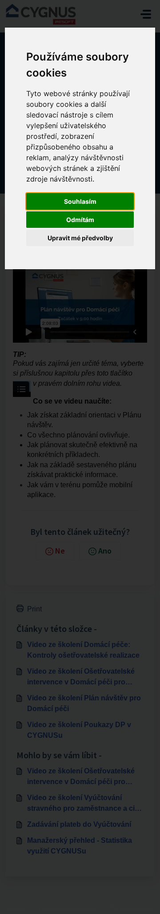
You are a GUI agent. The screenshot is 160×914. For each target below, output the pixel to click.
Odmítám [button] (80, 219)
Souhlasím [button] (80, 201)
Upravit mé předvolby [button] (80, 238)
